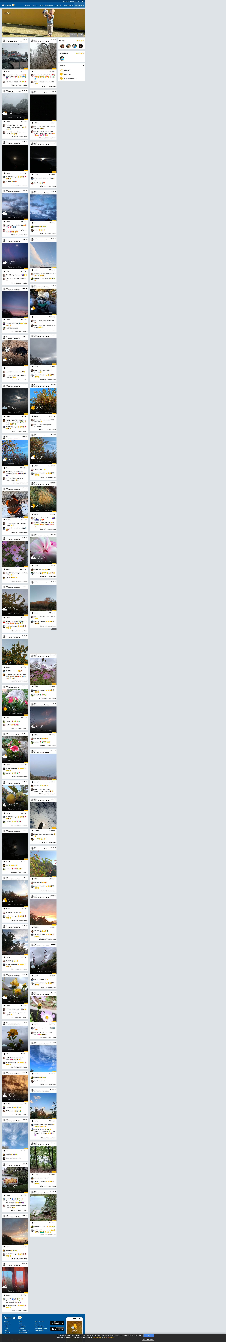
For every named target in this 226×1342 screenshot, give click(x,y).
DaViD (8, 125)
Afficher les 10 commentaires (19, 234)
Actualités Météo (68, 5)
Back (7, 34)
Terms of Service (109, 1337)
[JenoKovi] (74, 46)
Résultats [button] (62, 65)
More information (148, 1339)
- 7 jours (6, 1328)
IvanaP (8, 75)
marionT (8, 1199)
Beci (7, 40)
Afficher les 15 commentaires (19, 681)
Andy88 (8, 177)
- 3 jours (6, 1326)
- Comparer (7, 1332)
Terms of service (39, 1321)
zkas (7, 912)
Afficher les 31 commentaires (19, 85)
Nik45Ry (8, 181)
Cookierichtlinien (39, 1330)
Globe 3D (58, 5)
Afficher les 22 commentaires (47, 842)
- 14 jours (6, 1330)
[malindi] (68, 46)
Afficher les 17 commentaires (19, 483)
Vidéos (41, 5)
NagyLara (9, 471)
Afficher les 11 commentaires (19, 872)
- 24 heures (7, 1324)
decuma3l (9, 1158)
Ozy (7, 577)
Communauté (79, 5)
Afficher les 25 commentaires (47, 86)
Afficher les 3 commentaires (48, 233)
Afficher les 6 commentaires (19, 136)
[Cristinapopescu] (81, 46)
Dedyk (8, 528)
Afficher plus (80, 40)
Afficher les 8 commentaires (19, 825)
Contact (37, 1324)
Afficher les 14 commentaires (47, 939)
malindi (8, 328)
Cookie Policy (97, 1337)
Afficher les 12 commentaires (19, 1210)
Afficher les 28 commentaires (47, 138)
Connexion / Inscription (69, 1)
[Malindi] (62, 46)
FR (78, 1)
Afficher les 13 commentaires (19, 1310)
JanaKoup (9, 674)
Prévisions (28, 5)
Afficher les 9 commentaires (19, 380)
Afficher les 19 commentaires (19, 532)
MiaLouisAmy (10, 1111)
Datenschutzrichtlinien (41, 1328)
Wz (7, 621)
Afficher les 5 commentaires (48, 1084)
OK (149, 1336)
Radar (34, 5)
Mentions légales (39, 1326)
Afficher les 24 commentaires (47, 529)
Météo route (49, 5)
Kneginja (8, 81)
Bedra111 (8, 323)
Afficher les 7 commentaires (19, 185)
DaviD (8, 132)
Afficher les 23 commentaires (47, 429)
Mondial (73, 34)
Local (80, 34)
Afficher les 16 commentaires (19, 581)
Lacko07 (8, 721)
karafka (8, 1154)
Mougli (8, 420)
